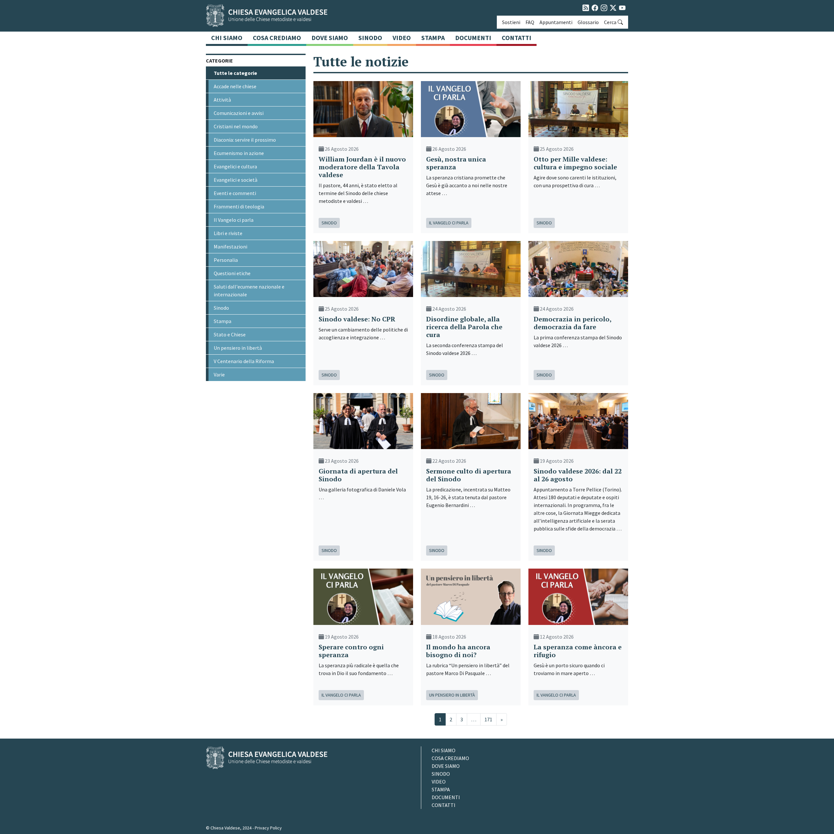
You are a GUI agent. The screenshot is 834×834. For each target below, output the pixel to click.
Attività (222, 99)
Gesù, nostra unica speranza (456, 163)
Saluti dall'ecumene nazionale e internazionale (249, 290)
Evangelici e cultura (235, 166)
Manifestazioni (230, 246)
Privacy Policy (268, 828)
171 (488, 719)
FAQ (529, 22)
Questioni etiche (232, 273)
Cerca (610, 22)
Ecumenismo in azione (239, 153)
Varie (219, 374)
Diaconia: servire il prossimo (245, 139)
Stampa (433, 38)
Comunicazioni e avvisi (239, 113)
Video (402, 38)
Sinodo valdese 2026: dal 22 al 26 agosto (578, 475)
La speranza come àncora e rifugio (578, 651)
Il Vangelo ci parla (233, 220)
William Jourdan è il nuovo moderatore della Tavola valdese (362, 167)
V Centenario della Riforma (244, 361)
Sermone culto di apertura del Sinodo (468, 475)
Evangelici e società (235, 180)
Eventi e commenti (235, 193)
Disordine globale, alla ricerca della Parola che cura (464, 327)
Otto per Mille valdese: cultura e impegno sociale (575, 163)
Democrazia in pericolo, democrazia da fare (572, 323)
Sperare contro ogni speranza (351, 651)
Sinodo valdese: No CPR (357, 319)
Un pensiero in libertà (238, 348)
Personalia (226, 260)
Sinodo (370, 38)
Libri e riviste (228, 233)
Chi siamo (226, 38)
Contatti (516, 38)
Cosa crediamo (277, 38)
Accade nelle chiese (235, 86)
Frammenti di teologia (239, 206)
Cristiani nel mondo (236, 126)
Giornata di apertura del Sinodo (358, 475)
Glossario (588, 22)
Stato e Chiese (230, 334)
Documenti (473, 38)
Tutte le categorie (235, 73)
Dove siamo (329, 38)
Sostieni (511, 22)
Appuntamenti (555, 22)
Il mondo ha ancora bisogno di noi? (458, 651)
